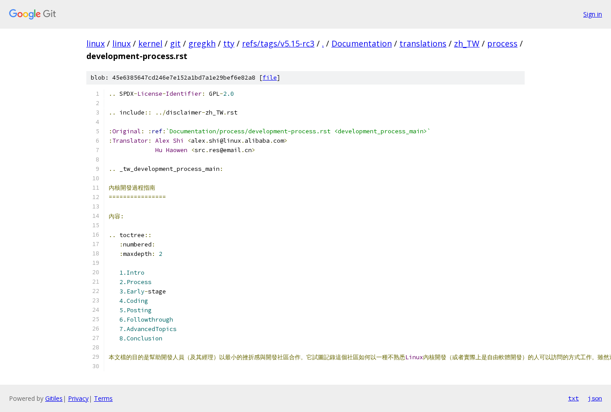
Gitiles (54, 398)
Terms (103, 398)
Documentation (361, 43)
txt (573, 398)
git (175, 43)
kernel (150, 43)
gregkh (202, 43)
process (502, 43)
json (595, 398)
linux (95, 43)
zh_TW (466, 43)
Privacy (78, 398)
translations (422, 43)
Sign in (592, 14)
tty (228, 43)
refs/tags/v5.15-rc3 (278, 43)
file (270, 77)
